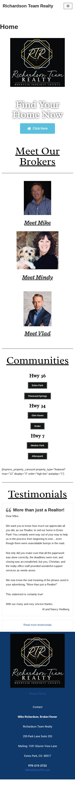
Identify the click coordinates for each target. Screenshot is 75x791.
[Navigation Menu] (68, 6)
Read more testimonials (37, 624)
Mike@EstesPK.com (37, 770)
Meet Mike (37, 222)
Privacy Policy (37, 693)
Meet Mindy (37, 277)
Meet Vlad (38, 333)
